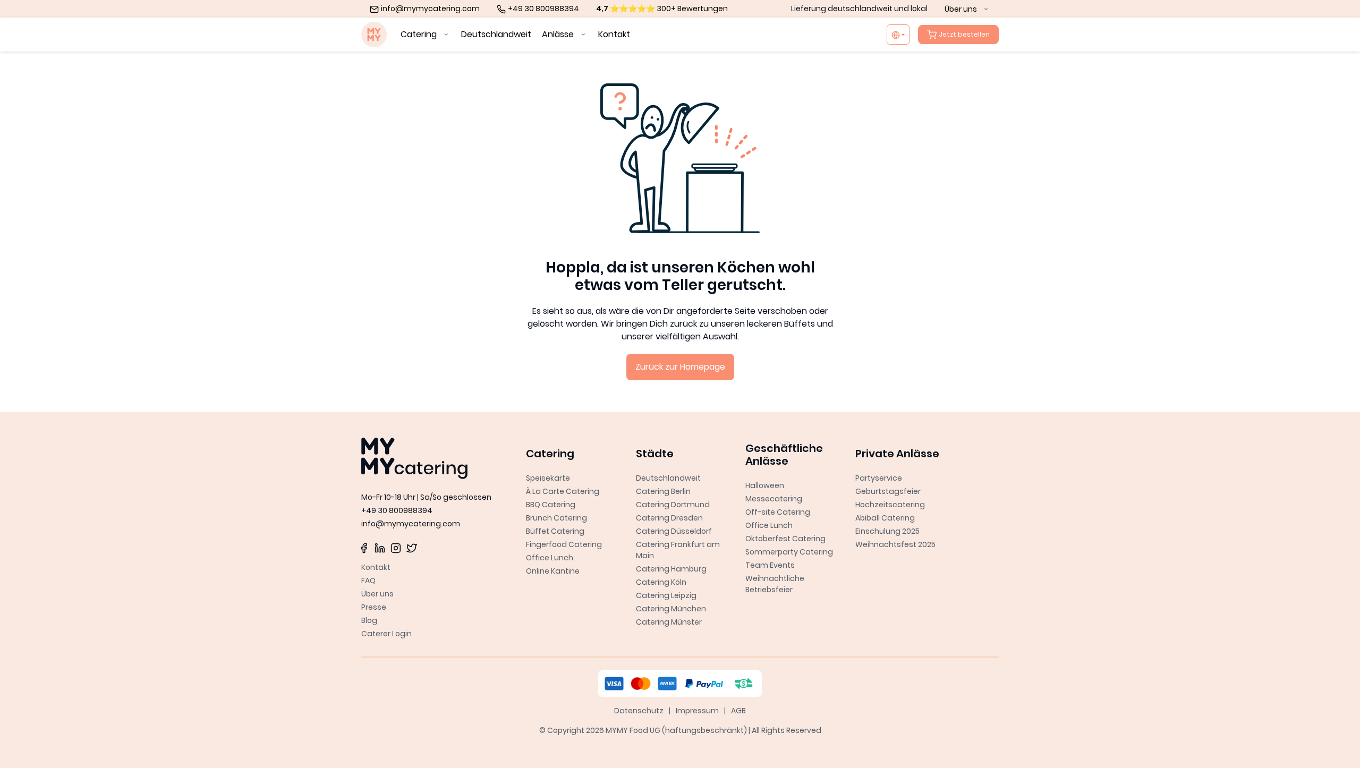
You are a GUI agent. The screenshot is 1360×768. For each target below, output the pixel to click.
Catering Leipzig (666, 595)
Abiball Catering (885, 518)
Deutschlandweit (668, 478)
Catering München (671, 608)
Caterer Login (386, 633)
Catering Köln (661, 582)
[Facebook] (364, 547)
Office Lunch (549, 557)
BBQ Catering (550, 504)
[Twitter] (411, 547)
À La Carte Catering (562, 491)
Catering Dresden (669, 518)
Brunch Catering (556, 518)
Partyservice (878, 478)
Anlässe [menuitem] (559, 34)
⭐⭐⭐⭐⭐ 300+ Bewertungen (662, 8)
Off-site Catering (777, 512)
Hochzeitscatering (890, 504)
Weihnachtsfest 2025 (895, 544)
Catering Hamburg (671, 569)
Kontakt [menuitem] (614, 34)
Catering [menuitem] (420, 34)
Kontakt (375, 567)
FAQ (368, 580)
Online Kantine (553, 571)
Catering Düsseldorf (674, 531)
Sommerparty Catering (789, 552)
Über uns (377, 593)
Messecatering (773, 498)
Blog (369, 620)
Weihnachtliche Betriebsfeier (774, 584)
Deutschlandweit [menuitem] (496, 34)
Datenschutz (639, 710)
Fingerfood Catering (564, 544)
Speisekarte (548, 478)
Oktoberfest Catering (785, 538)
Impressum (697, 710)
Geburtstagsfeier (888, 491)
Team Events (770, 565)
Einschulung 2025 (887, 531)
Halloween (764, 485)
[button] (570, 451)
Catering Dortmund (673, 504)
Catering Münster (669, 622)
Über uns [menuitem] (962, 9)
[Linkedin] (380, 547)
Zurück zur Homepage (680, 367)
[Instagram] (395, 547)
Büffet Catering (555, 531)
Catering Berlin (663, 491)
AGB (738, 710)
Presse (373, 607)
